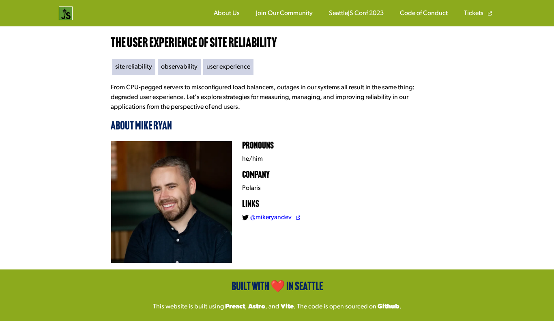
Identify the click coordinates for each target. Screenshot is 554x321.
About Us (227, 13)
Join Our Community (284, 13)
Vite (287, 307)
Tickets (474, 13)
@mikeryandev (271, 217)
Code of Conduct (424, 13)
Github (388, 307)
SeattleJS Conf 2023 (356, 13)
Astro (256, 307)
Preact (235, 307)
